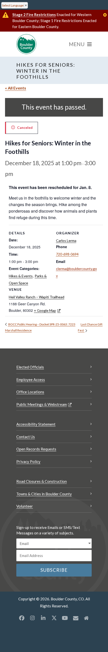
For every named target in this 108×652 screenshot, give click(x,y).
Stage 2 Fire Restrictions (34, 14)
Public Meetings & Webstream (41, 404)
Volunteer (24, 506)
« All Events (15, 87)
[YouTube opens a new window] (65, 618)
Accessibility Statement (36, 424)
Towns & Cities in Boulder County (44, 494)
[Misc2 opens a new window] (86, 618)
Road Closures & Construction (41, 481)
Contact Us (25, 436)
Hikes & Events (21, 276)
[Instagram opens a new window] (32, 618)
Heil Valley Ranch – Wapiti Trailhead (36, 297)
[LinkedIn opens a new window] (43, 618)
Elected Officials (30, 367)
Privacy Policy (28, 461)
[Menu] (80, 44)
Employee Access (30, 379)
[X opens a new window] (54, 618)
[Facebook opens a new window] (22, 618)
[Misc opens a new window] (76, 618)
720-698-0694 (67, 254)
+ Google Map (45, 310)
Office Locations (30, 392)
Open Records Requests (36, 449)
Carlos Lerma (66, 240)
